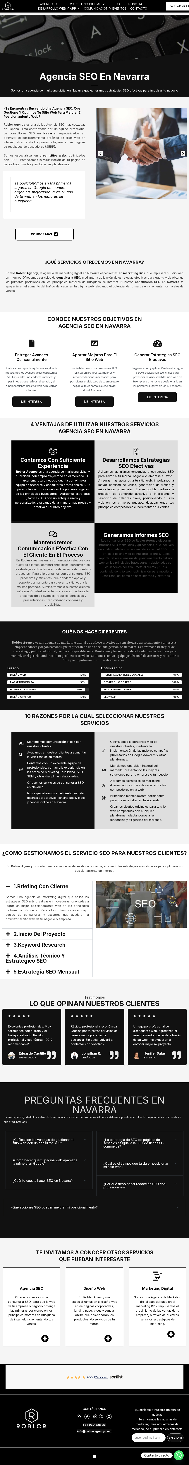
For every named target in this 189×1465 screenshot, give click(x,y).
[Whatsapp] (179, 1455)
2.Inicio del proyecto (39, 934)
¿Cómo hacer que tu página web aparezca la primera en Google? (45, 1161)
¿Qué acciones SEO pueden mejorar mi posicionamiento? (54, 1207)
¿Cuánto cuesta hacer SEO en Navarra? (43, 1181)
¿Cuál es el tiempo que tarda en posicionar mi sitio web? (135, 1165)
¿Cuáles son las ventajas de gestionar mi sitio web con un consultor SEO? (43, 1141)
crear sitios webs (53, 155)
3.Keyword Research (39, 945)
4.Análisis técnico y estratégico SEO (35, 958)
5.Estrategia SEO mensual (46, 972)
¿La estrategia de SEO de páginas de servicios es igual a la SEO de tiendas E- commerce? (133, 1143)
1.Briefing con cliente (40, 886)
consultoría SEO (68, 277)
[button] (100, 153)
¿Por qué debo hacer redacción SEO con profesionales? (134, 1185)
